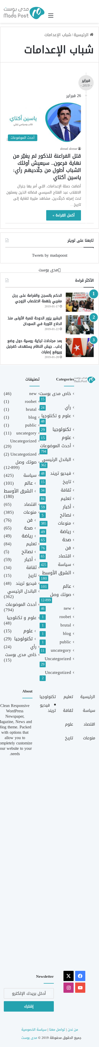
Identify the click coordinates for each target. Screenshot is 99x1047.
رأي (68, 407)
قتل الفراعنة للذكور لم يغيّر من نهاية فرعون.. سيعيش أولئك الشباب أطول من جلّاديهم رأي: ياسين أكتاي (47, 166)
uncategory (61, 650)
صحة (66, 539)
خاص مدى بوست (55, 393)
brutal (65, 625)
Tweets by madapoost (49, 255)
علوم (66, 437)
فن (68, 548)
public (65, 642)
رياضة (65, 531)
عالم (67, 586)
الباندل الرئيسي (56, 459)
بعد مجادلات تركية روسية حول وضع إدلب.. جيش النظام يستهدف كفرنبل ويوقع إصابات (34, 346)
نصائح (65, 515)
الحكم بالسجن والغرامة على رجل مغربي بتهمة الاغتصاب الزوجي (37, 298)
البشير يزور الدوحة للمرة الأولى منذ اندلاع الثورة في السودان (35, 321)
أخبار (67, 507)
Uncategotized (58, 672)
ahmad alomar (68, 149)
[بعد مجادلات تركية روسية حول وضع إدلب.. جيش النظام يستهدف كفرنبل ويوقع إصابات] (80, 347)
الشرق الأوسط (56, 573)
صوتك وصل (60, 594)
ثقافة (66, 490)
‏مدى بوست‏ (48, 270)
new (67, 608)
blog (67, 633)
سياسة (64, 564)
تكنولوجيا (62, 429)
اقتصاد (64, 556)
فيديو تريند (60, 473)
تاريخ (67, 481)
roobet (65, 616)
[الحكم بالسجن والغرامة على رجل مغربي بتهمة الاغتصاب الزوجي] (80, 302)
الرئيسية (82, 35)
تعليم (66, 498)
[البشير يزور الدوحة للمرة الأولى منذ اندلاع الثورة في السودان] (80, 324)
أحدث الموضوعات (55, 445)
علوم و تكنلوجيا (56, 415)
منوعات (64, 523)
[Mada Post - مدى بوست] (24, 13)
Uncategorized (58, 658)
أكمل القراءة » (64, 215)
